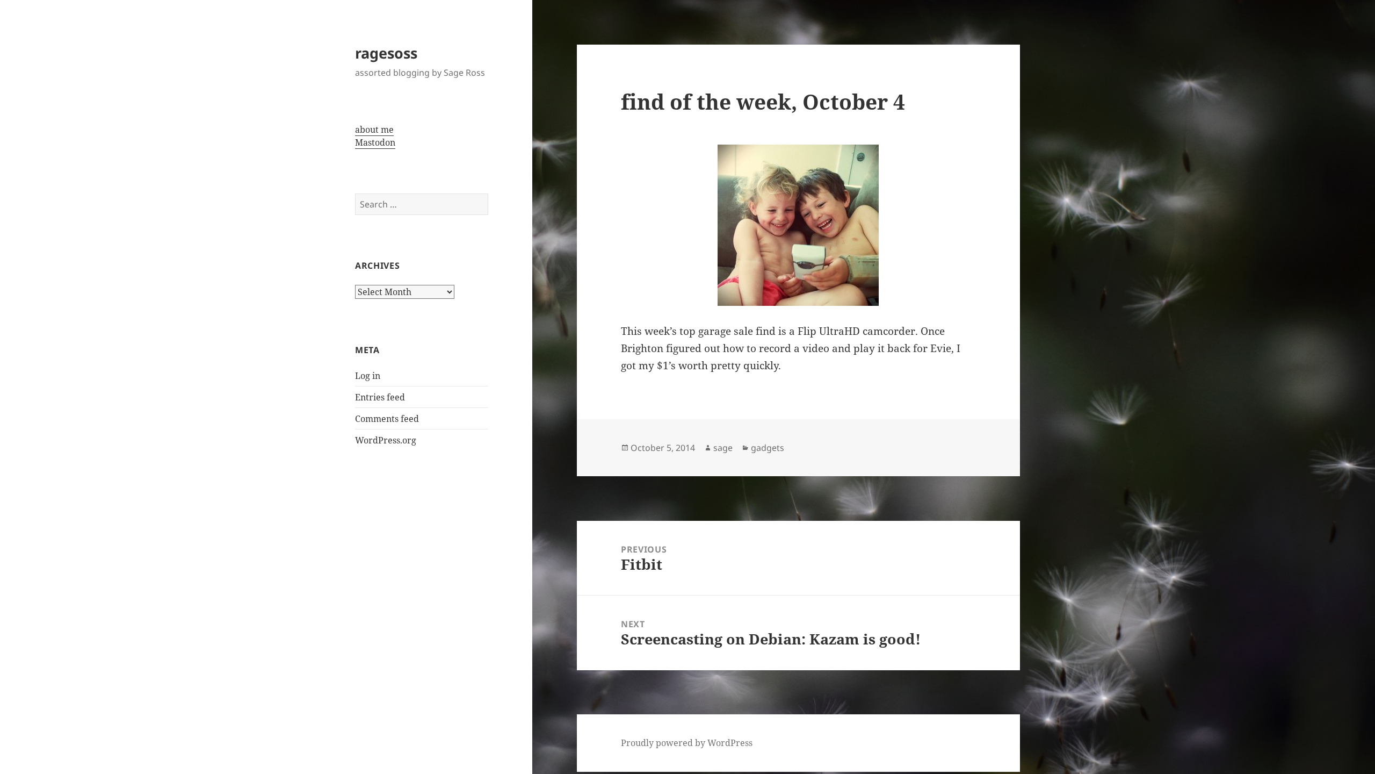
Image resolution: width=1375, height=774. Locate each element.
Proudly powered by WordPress (686, 743)
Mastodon (375, 142)
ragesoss (386, 53)
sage (723, 448)
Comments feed (387, 419)
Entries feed (380, 397)
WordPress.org (385, 440)
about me (374, 129)
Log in (367, 376)
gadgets (767, 448)
